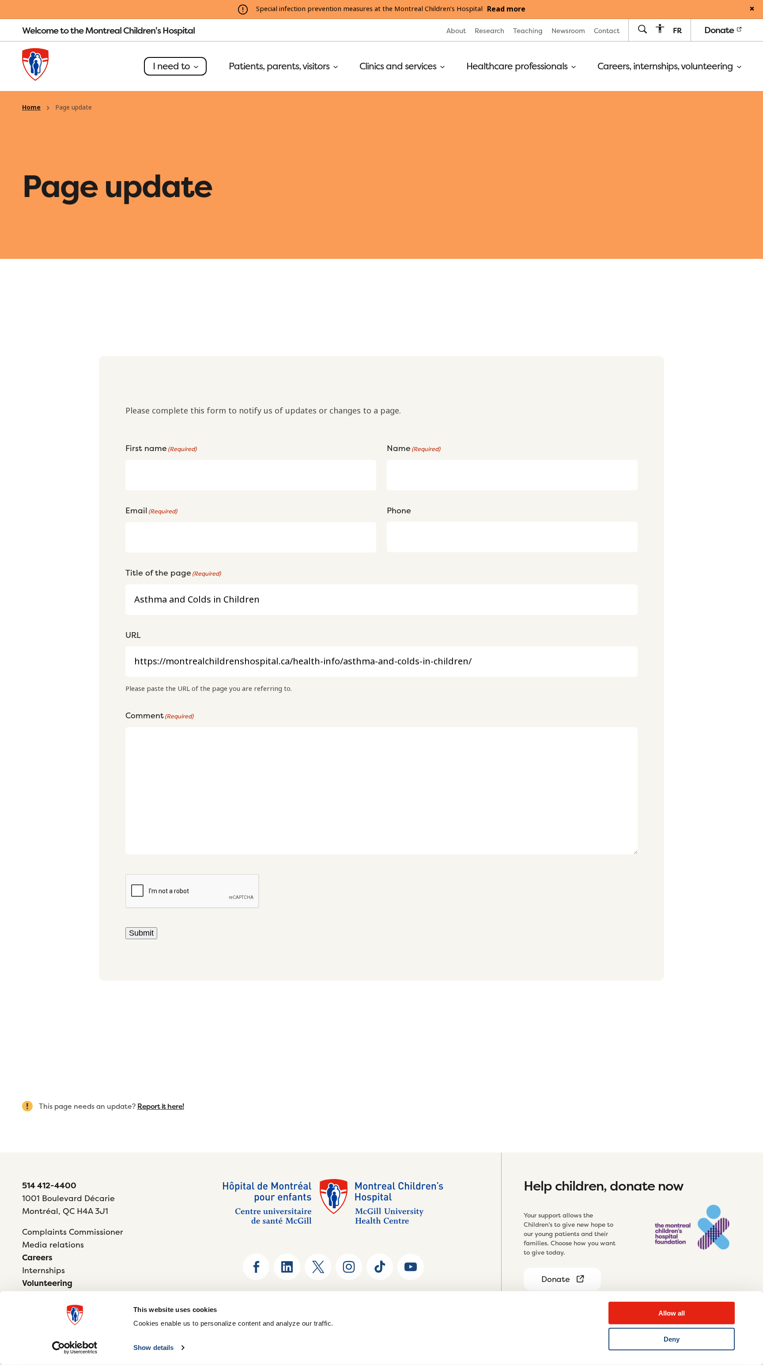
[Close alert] (752, 9)
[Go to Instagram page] (349, 1267)
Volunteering (47, 1283)
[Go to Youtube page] (410, 1267)
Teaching (528, 30)
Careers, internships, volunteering (666, 66)
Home (31, 107)
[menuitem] (456, 30)
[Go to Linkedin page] (287, 1267)
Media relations (53, 1244)
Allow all (671, 1313)
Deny (672, 1339)
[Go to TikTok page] (379, 1267)
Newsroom (568, 30)
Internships (43, 1270)
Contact (606, 30)
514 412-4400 (49, 1185)
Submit (141, 933)
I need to (172, 66)
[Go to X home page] (318, 1267)
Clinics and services (398, 66)
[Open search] (642, 29)
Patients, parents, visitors (280, 66)
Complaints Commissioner (72, 1231)
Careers (37, 1257)
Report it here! (160, 1106)
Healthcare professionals (518, 66)
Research (489, 30)
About (456, 30)
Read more (506, 9)
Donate (720, 30)
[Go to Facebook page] (256, 1267)
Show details (153, 1347)
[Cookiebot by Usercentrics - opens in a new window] (74, 1347)
